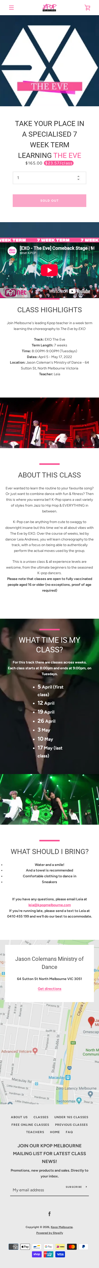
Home (55, 1132)
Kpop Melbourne (62, 1227)
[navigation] (11, 7)
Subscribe (74, 1187)
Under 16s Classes (71, 1117)
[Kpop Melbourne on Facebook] (49, 1214)
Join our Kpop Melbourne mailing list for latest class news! (49, 1153)
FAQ (69, 1132)
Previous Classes (71, 1125)
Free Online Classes (30, 1125)
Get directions (49, 989)
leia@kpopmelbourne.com (49, 905)
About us (19, 1117)
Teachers (35, 1132)
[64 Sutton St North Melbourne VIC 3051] (49, 1022)
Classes (41, 1117)
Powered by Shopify (49, 1233)
